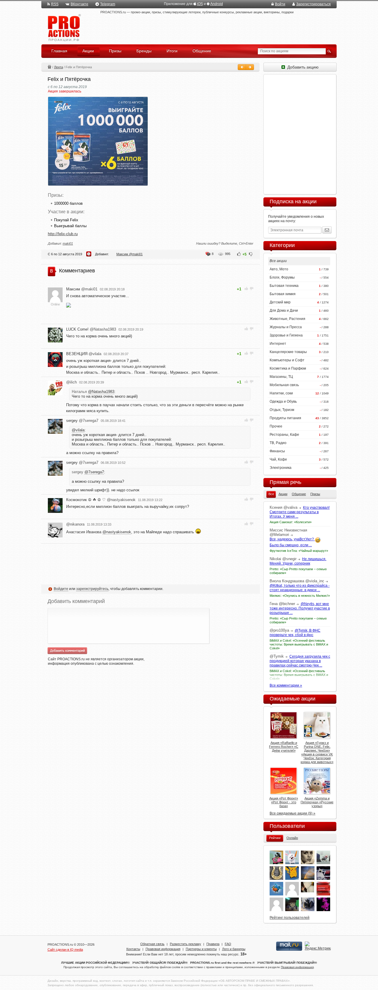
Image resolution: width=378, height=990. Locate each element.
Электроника (280, 468)
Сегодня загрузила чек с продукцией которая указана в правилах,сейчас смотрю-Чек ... (300, 660)
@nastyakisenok (116, 532)
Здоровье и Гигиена (286, 335)
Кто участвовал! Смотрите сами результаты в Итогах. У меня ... (300, 511)
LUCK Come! (91, 329)
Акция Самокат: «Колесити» (291, 522)
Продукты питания (285, 418)
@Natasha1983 (101, 391)
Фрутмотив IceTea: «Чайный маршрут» (299, 550)
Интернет (278, 344)
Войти (280, 4)
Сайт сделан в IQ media (65, 949)
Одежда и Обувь (283, 401)
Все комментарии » (286, 685)
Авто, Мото (279, 269)
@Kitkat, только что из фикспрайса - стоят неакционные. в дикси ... (300, 587)
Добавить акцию (302, 67)
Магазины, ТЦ (281, 377)
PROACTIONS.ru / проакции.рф (63, 28)
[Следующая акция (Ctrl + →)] (250, 67)
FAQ (228, 944)
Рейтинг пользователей (289, 918)
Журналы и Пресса (286, 327)
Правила (212, 944)
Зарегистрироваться (313, 4)
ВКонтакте (79, 4)
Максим (81, 289)
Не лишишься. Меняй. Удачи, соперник (298, 561)
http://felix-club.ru (63, 234)
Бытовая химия (283, 294)
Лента (58, 67)
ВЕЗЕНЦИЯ (83, 354)
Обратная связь (152, 944)
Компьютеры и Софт (287, 360)
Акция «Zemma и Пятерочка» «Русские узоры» (317, 802)
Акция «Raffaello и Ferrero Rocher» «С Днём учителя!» (283, 746)
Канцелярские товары (288, 352)
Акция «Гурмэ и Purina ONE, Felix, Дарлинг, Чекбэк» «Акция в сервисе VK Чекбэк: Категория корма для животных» (317, 752)
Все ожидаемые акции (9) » (292, 813)
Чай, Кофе (278, 459)
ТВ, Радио (278, 443)
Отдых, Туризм (282, 410)
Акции (49, 67)
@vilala (78, 430)
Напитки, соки (281, 393)
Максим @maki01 (129, 254)
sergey (82, 420)
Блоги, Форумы (282, 277)
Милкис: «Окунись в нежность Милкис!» (300, 595)
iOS (200, 4)
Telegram (107, 4)
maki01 (68, 243)
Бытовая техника (284, 286)
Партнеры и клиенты (201, 949)
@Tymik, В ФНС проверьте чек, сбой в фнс (295, 632)
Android (216, 4)
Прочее (276, 426)
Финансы (277, 451)
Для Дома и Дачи (284, 310)
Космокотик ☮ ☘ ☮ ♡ (101, 500)
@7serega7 (94, 472)
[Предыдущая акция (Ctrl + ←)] (242, 67)
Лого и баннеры (233, 949)
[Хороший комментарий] (246, 288)
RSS (54, 4)
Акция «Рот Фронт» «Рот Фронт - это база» (283, 802)
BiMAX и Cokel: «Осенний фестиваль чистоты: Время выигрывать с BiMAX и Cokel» (299, 644)
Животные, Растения (287, 319)
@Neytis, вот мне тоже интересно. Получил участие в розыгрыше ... (300, 608)
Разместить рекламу (185, 944)
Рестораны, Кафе (284, 435)
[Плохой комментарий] (251, 288)
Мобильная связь (284, 385)
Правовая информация (163, 949)
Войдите (61, 589)
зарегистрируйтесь (92, 589)
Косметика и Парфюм (288, 368)
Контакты (133, 949)
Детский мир (280, 302)
